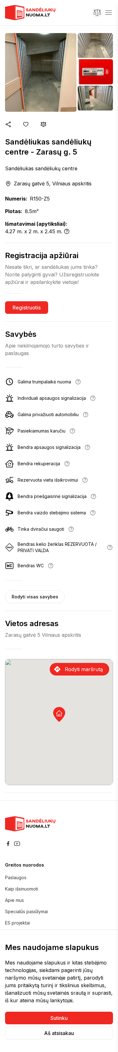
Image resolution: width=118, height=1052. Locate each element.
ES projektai (17, 922)
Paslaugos (15, 877)
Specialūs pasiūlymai (26, 911)
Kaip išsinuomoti (21, 888)
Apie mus (14, 900)
